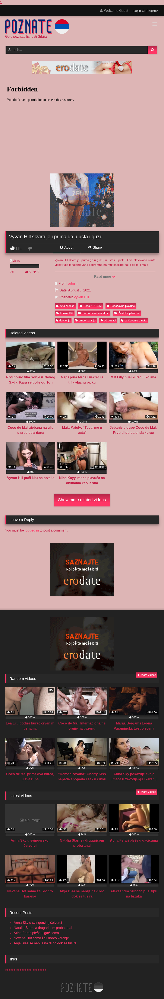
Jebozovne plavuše (123, 306)
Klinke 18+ (66, 313)
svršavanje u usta (135, 320)
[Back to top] (150, 987)
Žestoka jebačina (128, 313)
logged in (32, 530)
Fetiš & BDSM (93, 306)
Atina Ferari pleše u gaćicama (36, 933)
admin (73, 283)
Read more (103, 276)
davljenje (64, 320)
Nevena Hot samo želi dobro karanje (41, 938)
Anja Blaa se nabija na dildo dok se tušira (45, 943)
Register (152, 10)
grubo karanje (87, 320)
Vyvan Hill (81, 297)
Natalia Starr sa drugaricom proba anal (43, 928)
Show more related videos (82, 499)
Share (97, 247)
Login (137, 10)
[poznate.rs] (82, 26)
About (68, 247)
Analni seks (67, 306)
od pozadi (110, 320)
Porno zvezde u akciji (95, 313)
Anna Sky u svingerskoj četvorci (38, 922)
